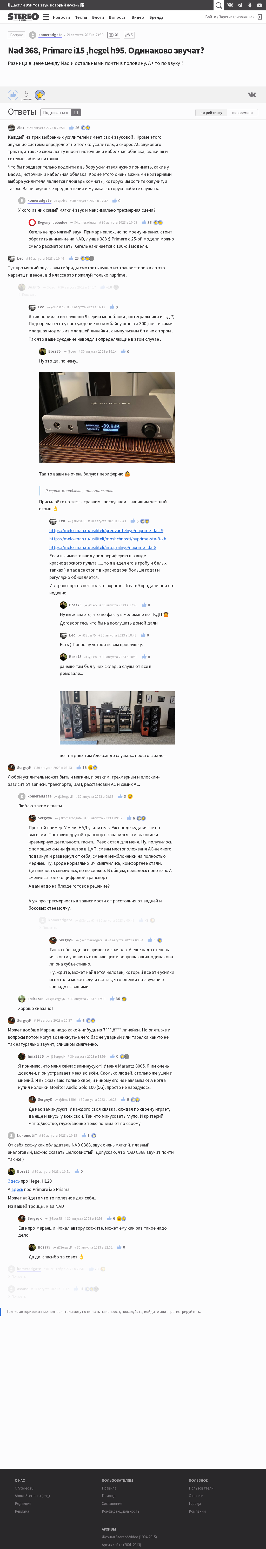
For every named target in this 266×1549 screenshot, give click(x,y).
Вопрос (16, 34)
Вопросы (118, 17)
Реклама (22, 1511)
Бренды (156, 17)
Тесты (81, 17)
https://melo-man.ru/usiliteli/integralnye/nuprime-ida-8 (102, 547)
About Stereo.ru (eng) (32, 1495)
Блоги (98, 17)
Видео (138, 17)
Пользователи (201, 1488)
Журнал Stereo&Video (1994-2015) (129, 1536)
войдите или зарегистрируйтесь (172, 1311)
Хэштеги (196, 1495)
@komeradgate (85, 222)
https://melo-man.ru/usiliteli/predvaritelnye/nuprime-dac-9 (106, 530)
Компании (197, 1511)
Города (195, 1503)
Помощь (109, 1495)
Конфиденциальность (120, 1511)
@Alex (62, 201)
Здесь (14, 1181)
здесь (17, 1189)
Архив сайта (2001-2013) (121, 1544)
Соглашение (112, 1503)
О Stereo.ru (24, 1488)
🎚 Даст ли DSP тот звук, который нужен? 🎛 (46, 5)
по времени (242, 112)
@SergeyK (65, 796)
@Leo (71, 351)
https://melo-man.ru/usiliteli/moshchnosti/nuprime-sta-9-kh (107, 539)
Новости (61, 17)
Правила (109, 1488)
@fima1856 (67, 1099)
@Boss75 (57, 307)
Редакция (23, 1503)
